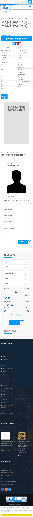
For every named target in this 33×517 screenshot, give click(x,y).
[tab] (4, 96)
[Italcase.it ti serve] (5, 7)
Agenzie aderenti (8, 368)
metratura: (7, 295)
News (4, 371)
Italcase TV (6, 385)
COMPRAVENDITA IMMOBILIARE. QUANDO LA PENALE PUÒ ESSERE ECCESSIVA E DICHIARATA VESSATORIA (24, 447)
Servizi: (6, 308)
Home (4, 356)
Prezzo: (6, 288)
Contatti (5, 375)
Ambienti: (7, 301)
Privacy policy (6, 511)
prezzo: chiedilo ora (16, 38)
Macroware (21, 504)
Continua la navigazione (16, 514)
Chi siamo (6, 359)
